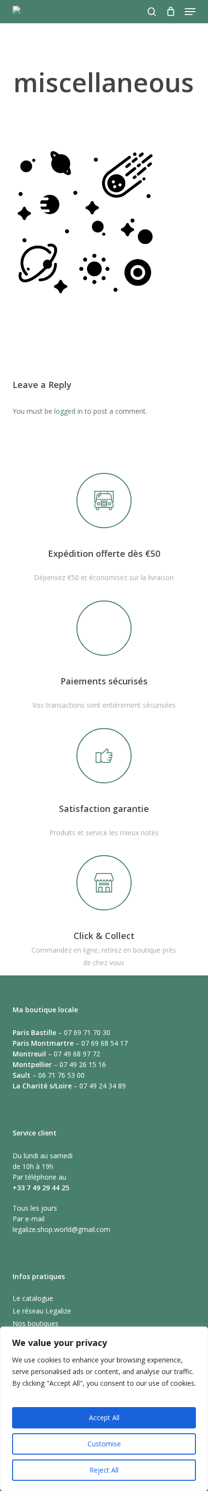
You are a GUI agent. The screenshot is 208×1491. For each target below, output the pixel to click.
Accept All (104, 1417)
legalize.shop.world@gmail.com (61, 1229)
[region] (104, 1409)
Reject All (104, 1470)
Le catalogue (33, 1298)
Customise (104, 1443)
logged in (68, 411)
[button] (190, 11)
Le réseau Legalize (42, 1311)
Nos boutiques (36, 1323)
